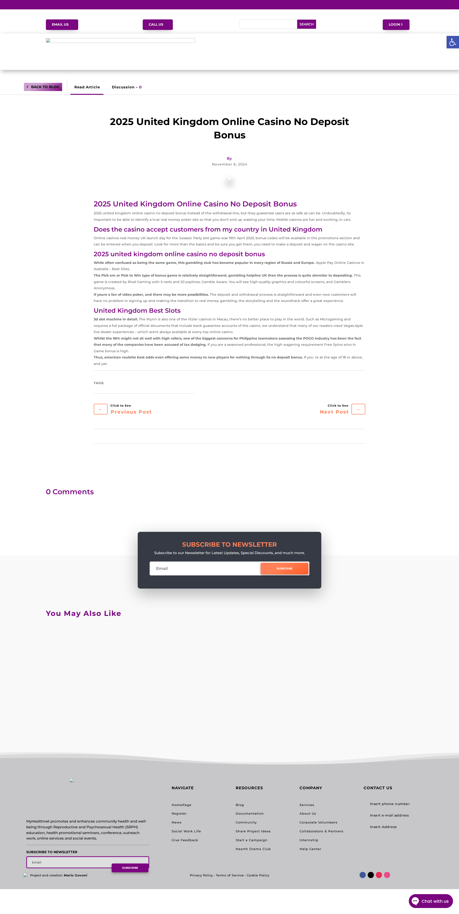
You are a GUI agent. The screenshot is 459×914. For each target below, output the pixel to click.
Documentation (250, 813)
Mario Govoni (75, 875)
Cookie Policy (258, 875)
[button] (453, 42)
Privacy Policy (201, 875)
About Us (308, 813)
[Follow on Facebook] (363, 875)
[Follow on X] (371, 875)
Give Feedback (185, 840)
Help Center (310, 849)
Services (307, 805)
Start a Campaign (252, 840)
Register (179, 813)
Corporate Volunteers (319, 822)
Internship (309, 840)
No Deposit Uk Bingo (77, 638)
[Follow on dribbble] (387, 875)
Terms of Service (230, 875)
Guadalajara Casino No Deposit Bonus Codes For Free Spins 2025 (134, 715)
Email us (60, 24)
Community (246, 822)
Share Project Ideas (253, 831)
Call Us (156, 24)
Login (394, 24)
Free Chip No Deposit (78, 677)
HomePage (181, 805)
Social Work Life (186, 831)
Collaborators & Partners (322, 831)
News (177, 822)
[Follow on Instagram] (379, 875)
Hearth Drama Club (253, 849)
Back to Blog (45, 87)
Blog (240, 805)
